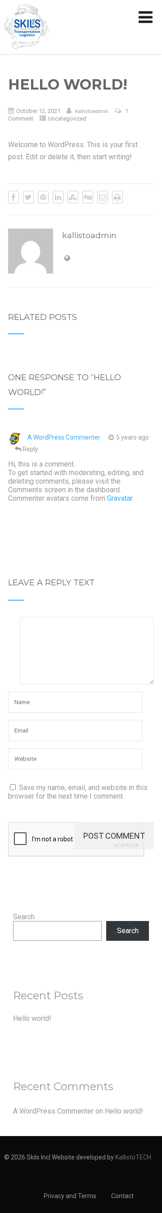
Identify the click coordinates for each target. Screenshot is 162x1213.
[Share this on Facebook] (13, 197)
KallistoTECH (133, 1157)
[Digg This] (87, 197)
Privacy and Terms (70, 1196)
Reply (30, 449)
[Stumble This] (73, 197)
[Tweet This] (28, 197)
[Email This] (102, 197)
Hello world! (32, 1018)
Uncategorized (67, 118)
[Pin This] (43, 197)
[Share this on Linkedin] (58, 197)
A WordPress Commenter (63, 437)
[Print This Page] (117, 197)
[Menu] (146, 17)
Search (24, 916)
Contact (122, 1196)
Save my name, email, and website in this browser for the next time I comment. (78, 791)
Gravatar (119, 498)
